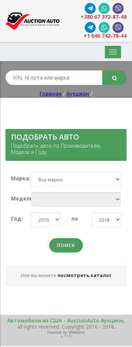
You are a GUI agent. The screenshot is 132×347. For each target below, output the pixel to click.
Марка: (15, 179)
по (75, 219)
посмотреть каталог (84, 275)
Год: (15, 219)
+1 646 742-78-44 (105, 36)
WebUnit (77, 332)
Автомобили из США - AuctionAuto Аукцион (65, 320)
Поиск (66, 245)
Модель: (15, 199)
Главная (51, 93)
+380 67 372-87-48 (103, 17)
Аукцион (77, 93)
